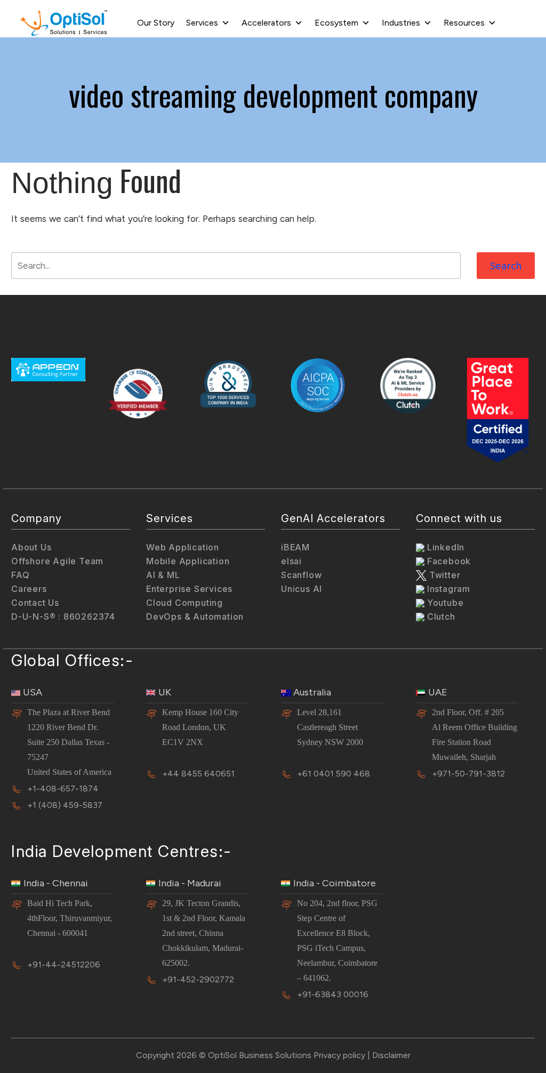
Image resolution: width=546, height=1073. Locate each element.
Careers (29, 588)
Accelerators (266, 23)
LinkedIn (444, 547)
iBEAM (295, 547)
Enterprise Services (189, 588)
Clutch (439, 616)
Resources (464, 23)
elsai (291, 561)
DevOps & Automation (195, 616)
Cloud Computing (184, 602)
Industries (401, 23)
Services (202, 23)
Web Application (182, 547)
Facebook (447, 561)
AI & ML (163, 575)
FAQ (20, 575)
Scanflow (301, 575)
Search (505, 265)
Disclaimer (391, 1055)
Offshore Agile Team (57, 561)
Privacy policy (339, 1055)
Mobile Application (187, 561)
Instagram (447, 588)
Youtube (443, 602)
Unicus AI (301, 588)
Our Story (155, 23)
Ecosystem (336, 23)
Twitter (443, 575)
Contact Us (35, 602)
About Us (31, 547)
